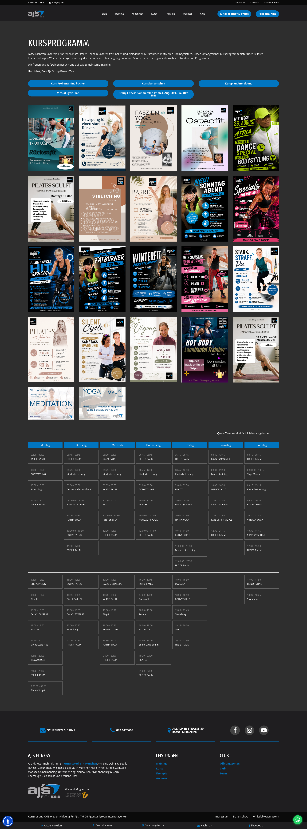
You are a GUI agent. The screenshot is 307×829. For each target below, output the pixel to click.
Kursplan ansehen (153, 83)
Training (119, 13)
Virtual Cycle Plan (68, 93)
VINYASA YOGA (255, 519)
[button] (7, 821)
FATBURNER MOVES (221, 519)
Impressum (221, 816)
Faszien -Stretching (185, 550)
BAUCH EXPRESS (39, 614)
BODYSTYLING (38, 474)
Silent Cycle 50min (149, 644)
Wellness (187, 13)
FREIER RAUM (38, 504)
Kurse (154, 13)
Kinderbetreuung (76, 474)
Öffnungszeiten (230, 763)
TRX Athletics (38, 659)
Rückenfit (144, 599)
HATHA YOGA (74, 519)
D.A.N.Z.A (180, 583)
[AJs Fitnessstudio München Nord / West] (36, 14)
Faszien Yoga (146, 583)
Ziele (104, 13)
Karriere (254, 2)
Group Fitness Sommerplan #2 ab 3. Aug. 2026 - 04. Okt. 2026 (153, 94)
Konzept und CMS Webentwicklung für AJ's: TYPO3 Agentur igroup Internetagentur (77, 816)
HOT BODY (144, 629)
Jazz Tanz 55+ (110, 519)
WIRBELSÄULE (38, 458)
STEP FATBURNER (76, 504)
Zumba (142, 614)
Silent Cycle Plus (184, 504)
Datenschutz (240, 816)
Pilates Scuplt (38, 690)
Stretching (36, 489)
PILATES (143, 504)
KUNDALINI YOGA (148, 519)
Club (202, 13)
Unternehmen (271, 2)
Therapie (170, 13)
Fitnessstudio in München (80, 763)
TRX (105, 504)
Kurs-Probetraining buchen (68, 83)
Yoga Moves (253, 474)
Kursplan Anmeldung (238, 83)
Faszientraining (219, 474)
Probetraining (267, 14)
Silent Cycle (109, 458)
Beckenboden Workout (79, 489)
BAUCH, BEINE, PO (112, 583)
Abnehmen (137, 13)
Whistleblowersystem (266, 816)
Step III (34, 599)
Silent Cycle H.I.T (256, 534)
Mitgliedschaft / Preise (234, 14)
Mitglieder (240, 2)
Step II (106, 614)
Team (223, 773)
